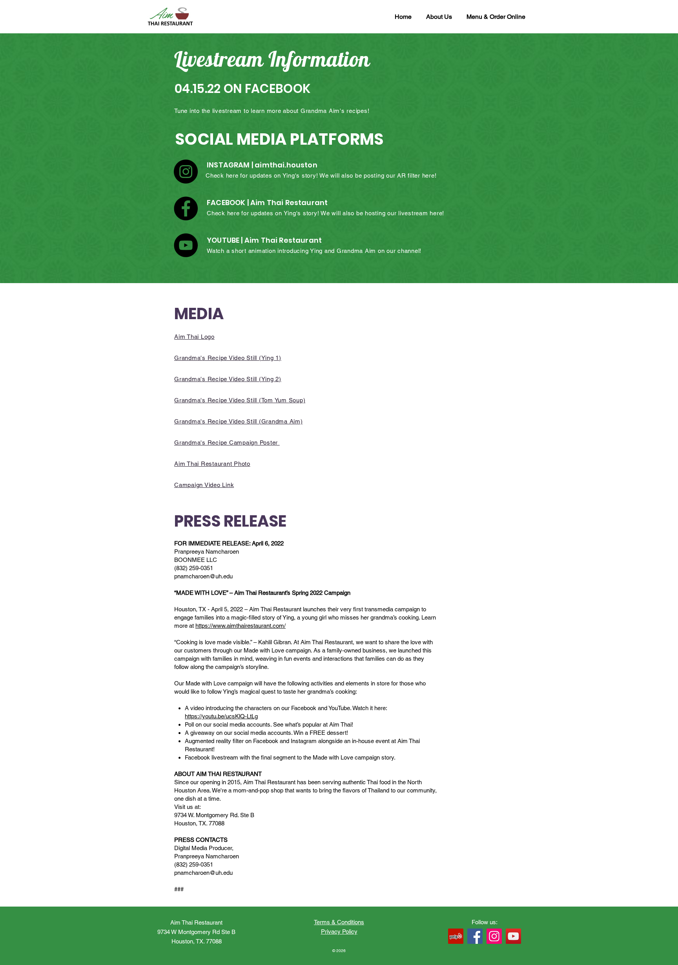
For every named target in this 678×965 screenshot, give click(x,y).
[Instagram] (186, 172)
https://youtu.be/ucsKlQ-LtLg (221, 716)
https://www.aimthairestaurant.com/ (240, 625)
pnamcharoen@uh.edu (203, 576)
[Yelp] (455, 936)
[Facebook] (186, 208)
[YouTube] (186, 245)
